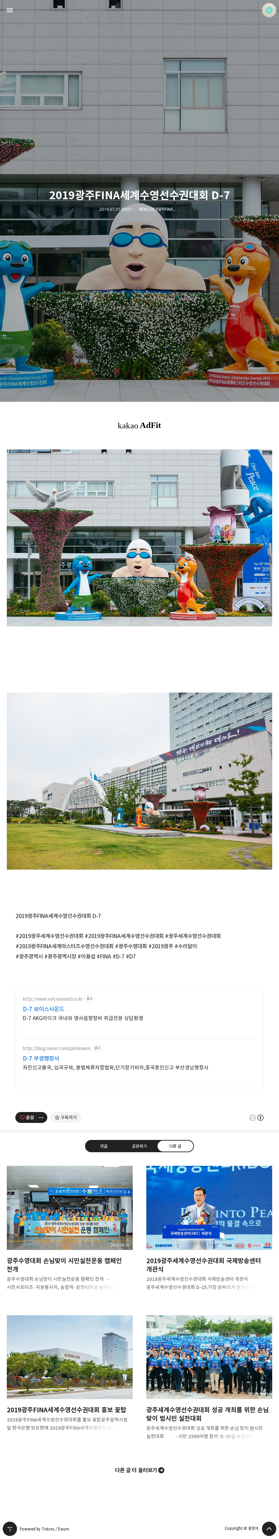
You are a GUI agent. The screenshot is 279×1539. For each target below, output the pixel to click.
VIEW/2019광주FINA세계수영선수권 (159, 209)
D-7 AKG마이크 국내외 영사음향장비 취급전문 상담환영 (83, 1018)
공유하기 (139, 1146)
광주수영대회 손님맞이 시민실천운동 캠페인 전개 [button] (70, 1233)
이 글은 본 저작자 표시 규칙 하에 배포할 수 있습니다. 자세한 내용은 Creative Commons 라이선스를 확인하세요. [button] (256, 1117)
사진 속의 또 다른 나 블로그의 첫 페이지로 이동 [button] (139, 10)
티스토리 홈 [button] (10, 1529)
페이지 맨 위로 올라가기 (269, 1529)
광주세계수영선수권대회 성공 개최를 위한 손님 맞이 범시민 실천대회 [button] (209, 1383)
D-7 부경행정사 (41, 1058)
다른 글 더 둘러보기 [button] (136, 1470)
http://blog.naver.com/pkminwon (57, 1048)
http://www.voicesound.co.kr (53, 999)
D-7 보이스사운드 (43, 1009)
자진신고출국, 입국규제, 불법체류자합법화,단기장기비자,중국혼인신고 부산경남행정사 (116, 1067)
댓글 (104, 1146)
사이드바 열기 (10, 10)
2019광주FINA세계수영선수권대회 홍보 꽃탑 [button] (70, 1378)
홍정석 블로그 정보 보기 (269, 10)
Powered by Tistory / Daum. (45, 1529)
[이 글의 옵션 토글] (41, 1117)
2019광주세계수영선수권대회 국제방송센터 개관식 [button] (209, 1233)
